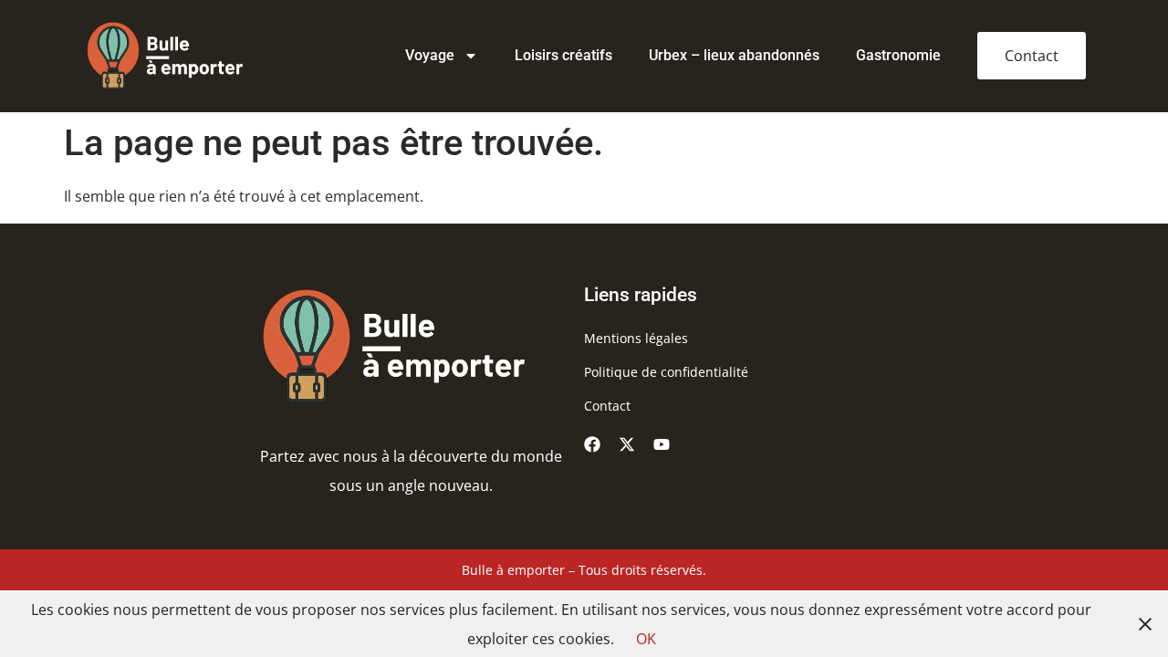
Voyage (429, 55)
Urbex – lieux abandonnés (734, 55)
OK (646, 639)
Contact (607, 405)
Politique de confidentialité (666, 372)
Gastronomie (898, 55)
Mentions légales (636, 338)
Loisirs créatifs (563, 55)
